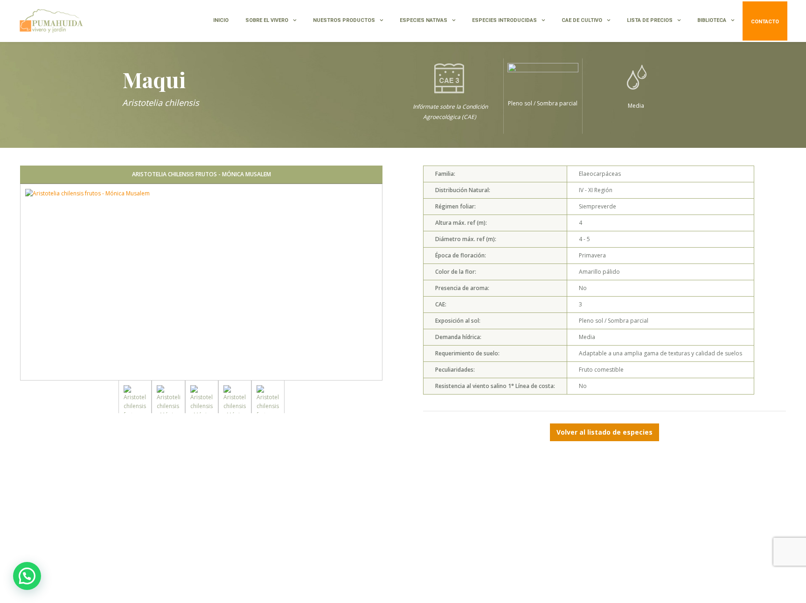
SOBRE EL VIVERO (266, 20)
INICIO (221, 20)
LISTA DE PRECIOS (650, 20)
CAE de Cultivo (582, 20)
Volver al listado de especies (604, 432)
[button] (27, 576)
